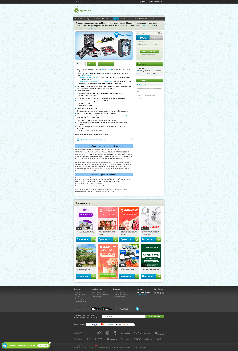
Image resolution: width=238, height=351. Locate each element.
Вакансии (77, 296)
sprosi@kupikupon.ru (143, 292)
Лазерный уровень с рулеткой (88, 77)
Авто (103, 19)
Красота (82, 19)
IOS (102, 69)
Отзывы (91, 64)
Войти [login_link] (143, 2)
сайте (126, 116)
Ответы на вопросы (80, 301)
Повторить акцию (149, 51)
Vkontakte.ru (158, 293)
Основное (80, 64)
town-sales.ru (143, 84)
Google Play (107, 308)
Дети (146, 19)
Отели (141, 19)
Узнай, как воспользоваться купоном (93, 140)
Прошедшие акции (97, 296)
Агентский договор (119, 292)
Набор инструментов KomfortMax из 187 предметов (95, 81)
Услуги (126, 19)
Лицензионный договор (121, 294)
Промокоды (153, 19)
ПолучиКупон (134, 19)
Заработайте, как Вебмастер (100, 294)
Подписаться (43, 345)
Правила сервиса (80, 299)
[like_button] (159, 33)
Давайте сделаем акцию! (99, 292)
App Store (96, 308)
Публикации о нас (80, 294)
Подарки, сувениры (150, 95)
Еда (78, 19)
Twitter (160, 293)
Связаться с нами (142, 294)
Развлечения (97, 19)
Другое (139, 98)
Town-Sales (87, 75)
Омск (77, 2)
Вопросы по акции (106, 64)
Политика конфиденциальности (123, 299)
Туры (121, 19)
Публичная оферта (119, 296)
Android (109, 69)
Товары (116, 19)
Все (75, 19)
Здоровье (89, 19)
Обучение (109, 19)
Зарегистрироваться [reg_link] (156, 2)
